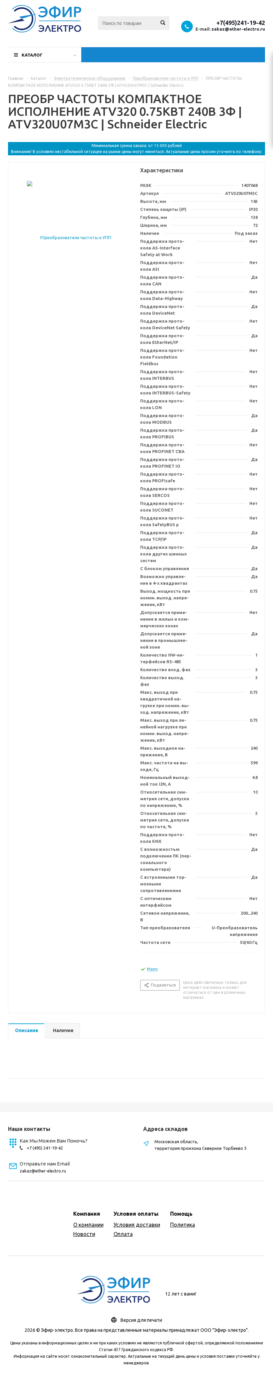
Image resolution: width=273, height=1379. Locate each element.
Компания (86, 1214)
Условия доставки (137, 1225)
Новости (84, 1234)
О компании (88, 1225)
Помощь (181, 1214)
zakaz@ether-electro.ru (238, 29)
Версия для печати (141, 1320)
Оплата (123, 1234)
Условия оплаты (136, 1214)
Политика (182, 1225)
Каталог (32, 55)
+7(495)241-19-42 (240, 23)
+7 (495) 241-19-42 (45, 1148)
